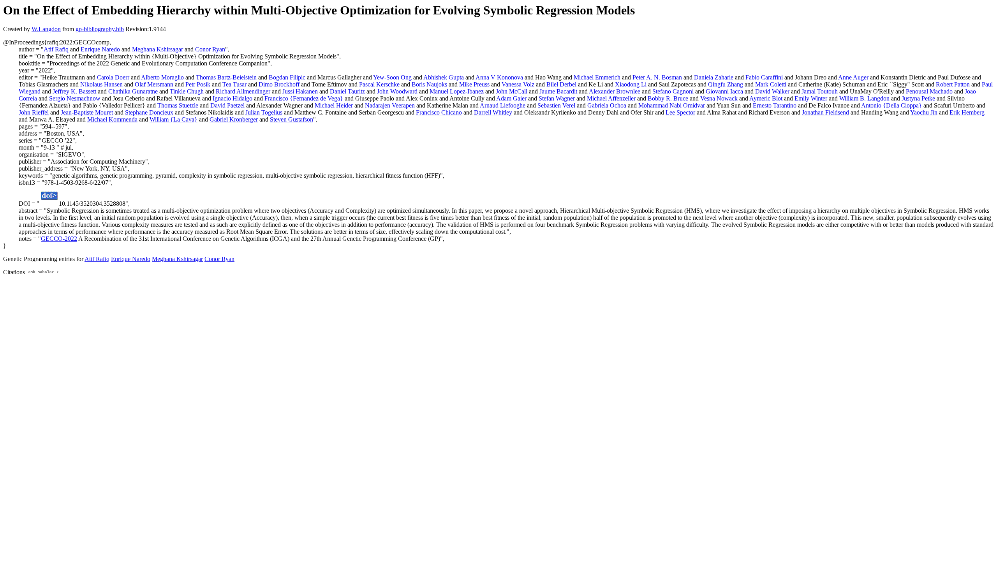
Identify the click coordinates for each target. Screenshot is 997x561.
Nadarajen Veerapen (390, 105)
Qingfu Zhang (725, 84)
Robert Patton (953, 84)
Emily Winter (810, 98)
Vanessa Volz (518, 84)
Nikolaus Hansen (101, 84)
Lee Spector (680, 112)
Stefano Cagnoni (673, 91)
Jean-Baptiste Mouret (87, 112)
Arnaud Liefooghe (502, 105)
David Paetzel (227, 105)
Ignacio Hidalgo (232, 98)
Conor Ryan (210, 49)
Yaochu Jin (923, 112)
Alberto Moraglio (162, 77)
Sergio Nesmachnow (74, 98)
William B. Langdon (864, 98)
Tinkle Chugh (187, 91)
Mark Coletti (770, 84)
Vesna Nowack (719, 98)
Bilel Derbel (561, 84)
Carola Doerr (113, 77)
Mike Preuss (474, 84)
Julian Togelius (263, 112)
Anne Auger (853, 77)
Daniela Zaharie (713, 77)
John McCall (511, 91)
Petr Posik (197, 84)
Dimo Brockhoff (279, 84)
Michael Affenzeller (611, 98)
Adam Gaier (511, 98)
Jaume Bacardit (558, 91)
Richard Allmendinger (243, 91)
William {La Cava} (173, 119)
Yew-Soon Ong (392, 77)
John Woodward (397, 91)
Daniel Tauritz (347, 91)
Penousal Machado (929, 91)
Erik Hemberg (967, 112)
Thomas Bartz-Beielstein (226, 77)
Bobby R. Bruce (668, 98)
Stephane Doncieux (149, 112)
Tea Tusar (234, 84)
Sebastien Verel (556, 105)
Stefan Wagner (557, 98)
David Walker (772, 91)
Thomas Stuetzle (177, 105)
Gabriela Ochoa (606, 105)
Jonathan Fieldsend (825, 112)
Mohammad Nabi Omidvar (671, 105)
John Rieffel (34, 112)
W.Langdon (46, 29)
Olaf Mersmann (154, 84)
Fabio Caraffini (764, 77)
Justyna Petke (918, 98)
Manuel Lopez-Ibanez (457, 91)
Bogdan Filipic (287, 77)
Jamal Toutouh (819, 91)
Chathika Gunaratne (133, 91)
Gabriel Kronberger (234, 119)
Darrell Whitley (493, 112)
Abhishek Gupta (443, 77)
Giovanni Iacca (724, 91)
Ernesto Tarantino (774, 105)
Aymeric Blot (765, 98)
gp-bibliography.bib (100, 29)
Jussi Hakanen (300, 91)
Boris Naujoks (429, 84)
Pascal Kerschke (379, 84)
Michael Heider (334, 105)
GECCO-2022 (59, 238)
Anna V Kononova (499, 77)
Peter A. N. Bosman (657, 77)
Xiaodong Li (630, 84)
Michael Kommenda (112, 119)
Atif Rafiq (56, 49)
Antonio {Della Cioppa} (891, 105)
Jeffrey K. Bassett (74, 91)
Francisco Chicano (439, 112)
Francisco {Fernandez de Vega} (303, 98)
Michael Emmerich (597, 77)
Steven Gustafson (291, 119)
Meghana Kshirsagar (157, 49)
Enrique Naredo (100, 49)
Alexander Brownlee (614, 91)
